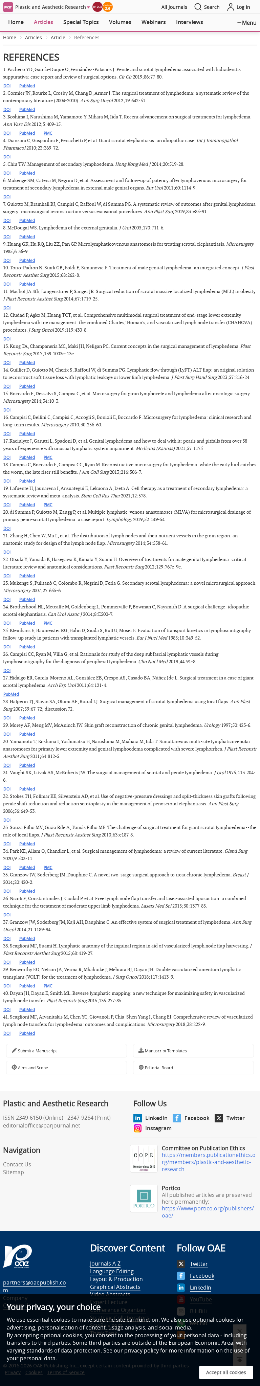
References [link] (87, 37)
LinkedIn (156, 1118)
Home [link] (9, 37)
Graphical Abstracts (115, 1287)
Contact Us (17, 1164)
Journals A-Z (105, 1263)
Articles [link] (33, 37)
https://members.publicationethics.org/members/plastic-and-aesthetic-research (209, 1162)
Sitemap (13, 1172)
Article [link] (58, 37)
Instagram (158, 1128)
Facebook (197, 1118)
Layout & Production (116, 1279)
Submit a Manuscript (37, 1050)
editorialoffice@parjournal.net (41, 1125)
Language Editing (112, 1271)
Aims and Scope (32, 1067)
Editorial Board (158, 1067)
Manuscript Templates (165, 1050)
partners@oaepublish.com (34, 1286)
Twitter (235, 1118)
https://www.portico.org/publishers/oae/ (208, 1212)
